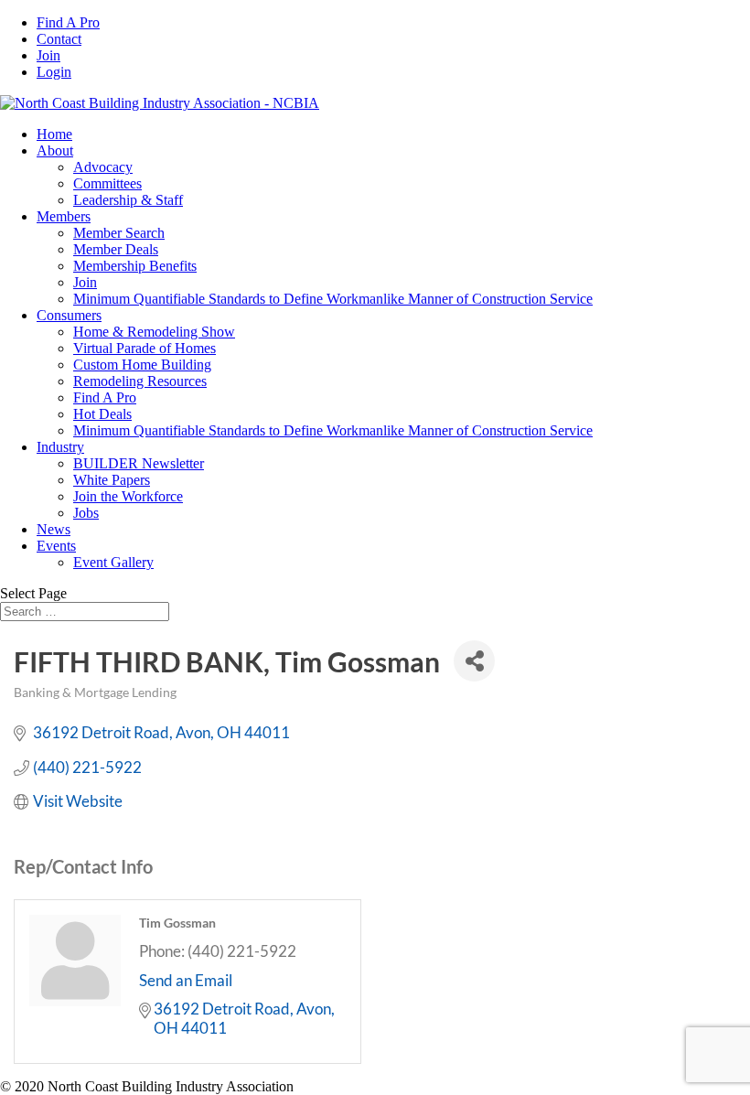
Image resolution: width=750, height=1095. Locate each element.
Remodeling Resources (140, 381)
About (55, 150)
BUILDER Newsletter (138, 463)
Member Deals (115, 249)
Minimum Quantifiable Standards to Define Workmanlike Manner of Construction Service (333, 298)
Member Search (119, 233)
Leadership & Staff (128, 200)
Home (54, 134)
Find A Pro (68, 22)
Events (56, 545)
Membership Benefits (135, 266)
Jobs (86, 513)
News (53, 529)
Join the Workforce (128, 496)
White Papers (111, 480)
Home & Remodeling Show (154, 331)
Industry (60, 447)
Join (48, 55)
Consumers (69, 315)
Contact (59, 39)
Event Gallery (113, 562)
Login (54, 72)
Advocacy (103, 167)
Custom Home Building (142, 364)
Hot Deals (102, 414)
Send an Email (185, 980)
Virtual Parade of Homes (144, 348)
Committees (107, 183)
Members (64, 216)
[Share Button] (474, 661)
